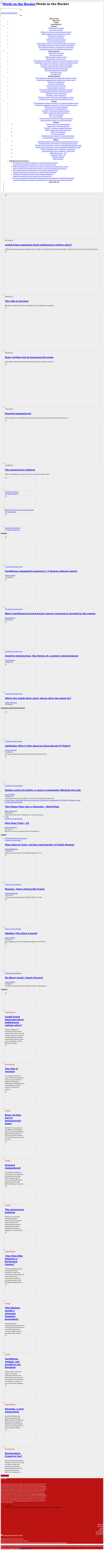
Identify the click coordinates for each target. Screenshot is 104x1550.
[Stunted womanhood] (56, 36)
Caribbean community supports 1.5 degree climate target (56, 63)
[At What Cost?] (56, 72)
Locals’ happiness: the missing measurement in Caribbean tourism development (43, 180)
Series (54, 101)
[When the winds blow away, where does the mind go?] (33, 174)
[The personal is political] (56, 40)
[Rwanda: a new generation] (56, 94)
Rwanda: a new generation (56, 95)
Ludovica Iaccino (13, 530)
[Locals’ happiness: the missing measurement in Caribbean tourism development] (43, 178)
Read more (26, 1548)
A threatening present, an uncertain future (56, 120)
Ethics (101, 1528)
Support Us (100, 1524)
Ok (21, 1548)
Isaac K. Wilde (10, 794)
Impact (56, 122)
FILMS (3, 835)
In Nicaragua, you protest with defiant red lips (56, 99)
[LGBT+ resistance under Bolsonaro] (56, 111)
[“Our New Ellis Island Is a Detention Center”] (56, 90)
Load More (5, 1476)
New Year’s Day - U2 (58, 155)
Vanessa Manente (11, 849)
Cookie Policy (99, 1534)
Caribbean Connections (19, 161)
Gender (54, 26)
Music (56, 140)
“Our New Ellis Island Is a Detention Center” (56, 92)
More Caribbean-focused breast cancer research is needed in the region (40, 169)
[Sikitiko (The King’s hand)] (20, 927)
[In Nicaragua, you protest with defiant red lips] (56, 97)
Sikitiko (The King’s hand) (21, 933)
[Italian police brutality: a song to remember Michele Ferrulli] (58, 145)
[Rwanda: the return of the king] (56, 69)
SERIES (4, 533)
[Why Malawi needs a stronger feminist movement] (56, 44)
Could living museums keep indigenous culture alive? (56, 80)
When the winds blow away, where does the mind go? (32, 176)
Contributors (56, 24)
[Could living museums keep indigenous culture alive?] (56, 78)
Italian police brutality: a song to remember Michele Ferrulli (58, 147)
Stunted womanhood (56, 38)
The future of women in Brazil (56, 109)
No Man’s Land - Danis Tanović (24, 977)
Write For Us (54, 182)
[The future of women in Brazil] (56, 107)
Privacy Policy (99, 1532)
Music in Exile (58, 159)
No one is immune (56, 117)
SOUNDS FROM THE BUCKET (13, 708)
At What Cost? (56, 74)
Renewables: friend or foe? (56, 59)
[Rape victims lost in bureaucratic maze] (56, 32)
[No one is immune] (56, 115)
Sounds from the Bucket (13, 741)
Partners (101, 1530)
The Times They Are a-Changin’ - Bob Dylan (58, 151)
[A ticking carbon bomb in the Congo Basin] (56, 65)
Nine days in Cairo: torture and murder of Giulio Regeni (39, 844)
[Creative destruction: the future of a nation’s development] (35, 170)
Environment (54, 51)
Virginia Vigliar (10, 750)
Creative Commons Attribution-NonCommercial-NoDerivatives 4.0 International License (34, 1543)
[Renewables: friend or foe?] (56, 57)
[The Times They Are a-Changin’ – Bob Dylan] (58, 149)
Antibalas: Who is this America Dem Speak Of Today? (58, 144)
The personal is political (56, 42)
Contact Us (100, 1526)
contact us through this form (38, 1494)
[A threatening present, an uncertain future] (56, 119)
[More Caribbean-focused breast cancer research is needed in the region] (40, 167)
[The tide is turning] (56, 28)
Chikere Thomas (11, 703)
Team (56, 22)
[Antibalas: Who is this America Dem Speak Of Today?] (58, 142)
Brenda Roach (10, 618)
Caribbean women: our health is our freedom (56, 49)
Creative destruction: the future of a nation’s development (34, 172)
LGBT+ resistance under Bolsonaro (56, 113)
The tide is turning (56, 30)
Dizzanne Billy (10, 575)
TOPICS (4, 989)
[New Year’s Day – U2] (58, 153)
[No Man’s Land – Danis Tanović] (20, 971)
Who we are (54, 18)
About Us (56, 20)
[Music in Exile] (58, 157)
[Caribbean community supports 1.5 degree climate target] (56, 61)
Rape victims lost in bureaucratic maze (56, 34)
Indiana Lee (11, 512)
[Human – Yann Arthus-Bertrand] (20, 883)
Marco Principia (11, 811)
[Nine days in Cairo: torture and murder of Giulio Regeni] (16, 838)
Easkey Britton (12, 494)
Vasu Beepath (10, 660)
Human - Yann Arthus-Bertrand (24, 889)
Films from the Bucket (13, 840)
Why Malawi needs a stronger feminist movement (56, 45)
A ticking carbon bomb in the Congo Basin (56, 67)
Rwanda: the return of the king (56, 70)
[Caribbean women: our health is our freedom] (56, 47)
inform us (24, 1501)
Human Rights (54, 76)
